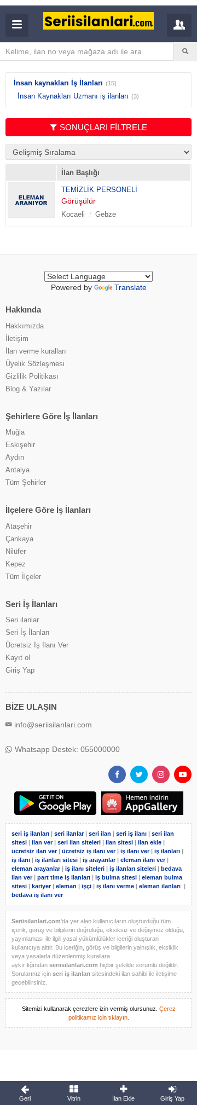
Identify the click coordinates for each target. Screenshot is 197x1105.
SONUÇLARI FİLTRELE (103, 127)
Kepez (15, 564)
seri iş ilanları (30, 833)
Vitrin (73, 1098)
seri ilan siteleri (79, 842)
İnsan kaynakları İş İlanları (58, 83)
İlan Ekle (123, 1098)
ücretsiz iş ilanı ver (88, 851)
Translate (130, 287)
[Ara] (185, 51)
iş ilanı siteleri (85, 868)
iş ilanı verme (116, 886)
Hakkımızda (24, 326)
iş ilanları (167, 851)
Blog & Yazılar (28, 389)
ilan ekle (149, 842)
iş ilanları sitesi (56, 860)
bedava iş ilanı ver (37, 895)
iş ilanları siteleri (132, 868)
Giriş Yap (19, 670)
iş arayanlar (99, 860)
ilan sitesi (119, 842)
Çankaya (19, 539)
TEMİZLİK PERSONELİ (99, 190)
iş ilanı (20, 860)
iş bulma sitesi (116, 877)
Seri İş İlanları (27, 632)
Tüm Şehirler (25, 482)
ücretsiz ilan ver (34, 851)
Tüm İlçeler (23, 576)
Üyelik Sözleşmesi (35, 364)
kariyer (41, 886)
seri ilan (100, 833)
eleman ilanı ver (142, 860)
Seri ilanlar (22, 620)
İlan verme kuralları (35, 351)
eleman (66, 886)
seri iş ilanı (131, 833)
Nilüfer (15, 551)
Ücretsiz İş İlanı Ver (36, 645)
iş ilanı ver (134, 851)
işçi (86, 886)
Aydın (14, 457)
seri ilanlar (69, 833)
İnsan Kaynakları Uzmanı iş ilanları (73, 96)
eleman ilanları (160, 886)
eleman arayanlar (35, 868)
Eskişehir (20, 445)
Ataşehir (18, 526)
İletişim (16, 338)
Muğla (15, 432)
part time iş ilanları (63, 877)
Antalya (17, 470)
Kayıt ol (17, 657)
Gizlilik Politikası (32, 376)
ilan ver (42, 842)
